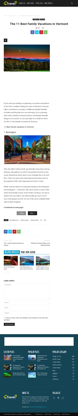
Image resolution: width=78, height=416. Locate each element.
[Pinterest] (41, 32)
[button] (72, 3)
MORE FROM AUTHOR (28, 252)
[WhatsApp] (45, 32)
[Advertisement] (39, 11)
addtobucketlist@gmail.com (37, 407)
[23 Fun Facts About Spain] (11, 260)
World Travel (30, 3)
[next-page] (8, 273)
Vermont (42, 19)
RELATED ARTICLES (12, 252)
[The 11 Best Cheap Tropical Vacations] (32, 375)
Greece (22, 264)
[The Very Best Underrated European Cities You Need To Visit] (7, 357)
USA (45, 220)
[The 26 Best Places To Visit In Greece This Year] (27, 260)
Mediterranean (8, 264)
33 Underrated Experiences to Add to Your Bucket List (18, 367)
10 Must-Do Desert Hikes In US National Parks (40, 244)
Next (31, 213)
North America (49, 3)
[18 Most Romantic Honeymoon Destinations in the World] (32, 357)
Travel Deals (39, 3)
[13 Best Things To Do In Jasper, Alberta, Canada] (43, 260)
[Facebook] (32, 32)
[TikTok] (62, 398)
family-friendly (34, 220)
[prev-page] (5, 273)
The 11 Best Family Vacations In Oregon (14, 244)
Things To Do (22, 3)
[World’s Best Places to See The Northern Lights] (7, 375)
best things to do (14, 220)
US (41, 220)
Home (5, 16)
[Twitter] (37, 32)
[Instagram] (58, 397)
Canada (38, 264)
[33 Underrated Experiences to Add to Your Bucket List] (7, 367)
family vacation (25, 220)
